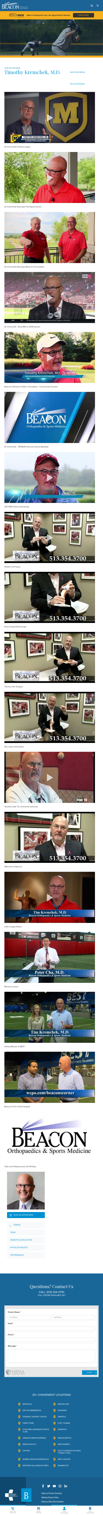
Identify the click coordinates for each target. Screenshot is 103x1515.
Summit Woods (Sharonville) (36, 1459)
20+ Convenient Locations (51, 1395)
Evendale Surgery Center (35, 1417)
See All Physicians (77, 83)
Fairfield (62, 1417)
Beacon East (63, 1404)
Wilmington (63, 1466)
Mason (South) (29, 1444)
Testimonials (17, 1255)
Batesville (27, 1404)
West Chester (64, 1459)
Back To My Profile (77, 72)
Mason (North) (64, 1438)
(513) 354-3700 (55, 1292)
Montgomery (64, 1444)
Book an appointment (23, 1215)
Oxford (26, 1451)
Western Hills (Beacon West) (36, 1466)
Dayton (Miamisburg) (32, 1410)
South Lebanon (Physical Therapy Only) (69, 1452)
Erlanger (62, 1410)
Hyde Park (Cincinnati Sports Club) (36, 1430)
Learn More (83, 15)
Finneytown (28, 1423)
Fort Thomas (64, 1423)
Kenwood (62, 1429)
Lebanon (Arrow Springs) (34, 1438)
